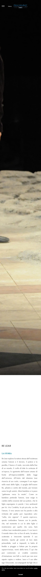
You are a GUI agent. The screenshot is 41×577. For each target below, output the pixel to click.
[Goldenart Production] (20, 6)
